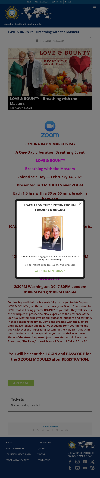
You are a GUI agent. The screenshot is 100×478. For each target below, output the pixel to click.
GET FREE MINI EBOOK (50, 271)
